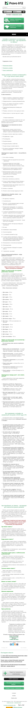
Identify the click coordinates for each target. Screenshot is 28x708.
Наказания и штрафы (8, 68)
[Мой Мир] (17, 644)
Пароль (15, 11)
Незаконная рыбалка (7, 65)
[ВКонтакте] (11, 644)
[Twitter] (13, 644)
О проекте (14, 693)
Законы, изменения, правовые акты (16, 20)
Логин (5, 11)
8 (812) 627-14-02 (17, 14)
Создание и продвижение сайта (10, 705)
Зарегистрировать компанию (16, 673)
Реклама (14, 695)
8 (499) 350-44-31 (14, 639)
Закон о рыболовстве (8, 70)
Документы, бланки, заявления (16, 26)
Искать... (6, 7)
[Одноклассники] (15, 644)
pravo (14, 3)
